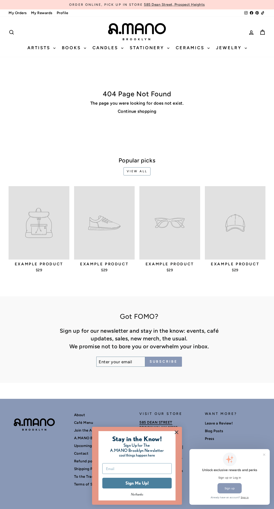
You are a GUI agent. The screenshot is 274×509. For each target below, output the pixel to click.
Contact (81, 453)
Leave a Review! (219, 423)
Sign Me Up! (137, 483)
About (79, 415)
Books (72, 47)
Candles (106, 47)
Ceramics (191, 47)
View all (137, 171)
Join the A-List (87, 430)
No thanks (137, 494)
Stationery (148, 47)
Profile (62, 13)
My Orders (18, 13)
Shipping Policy (87, 469)
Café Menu (83, 422)
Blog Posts (214, 431)
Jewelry (230, 47)
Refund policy (86, 461)
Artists (39, 47)
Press (209, 438)
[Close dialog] (176, 432)
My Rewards (41, 13)
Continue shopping (137, 111)
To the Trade (85, 476)
